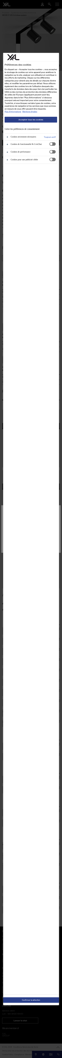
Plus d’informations (13, 111)
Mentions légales (29, 111)
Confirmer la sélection (31, 1000)
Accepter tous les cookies (30, 119)
